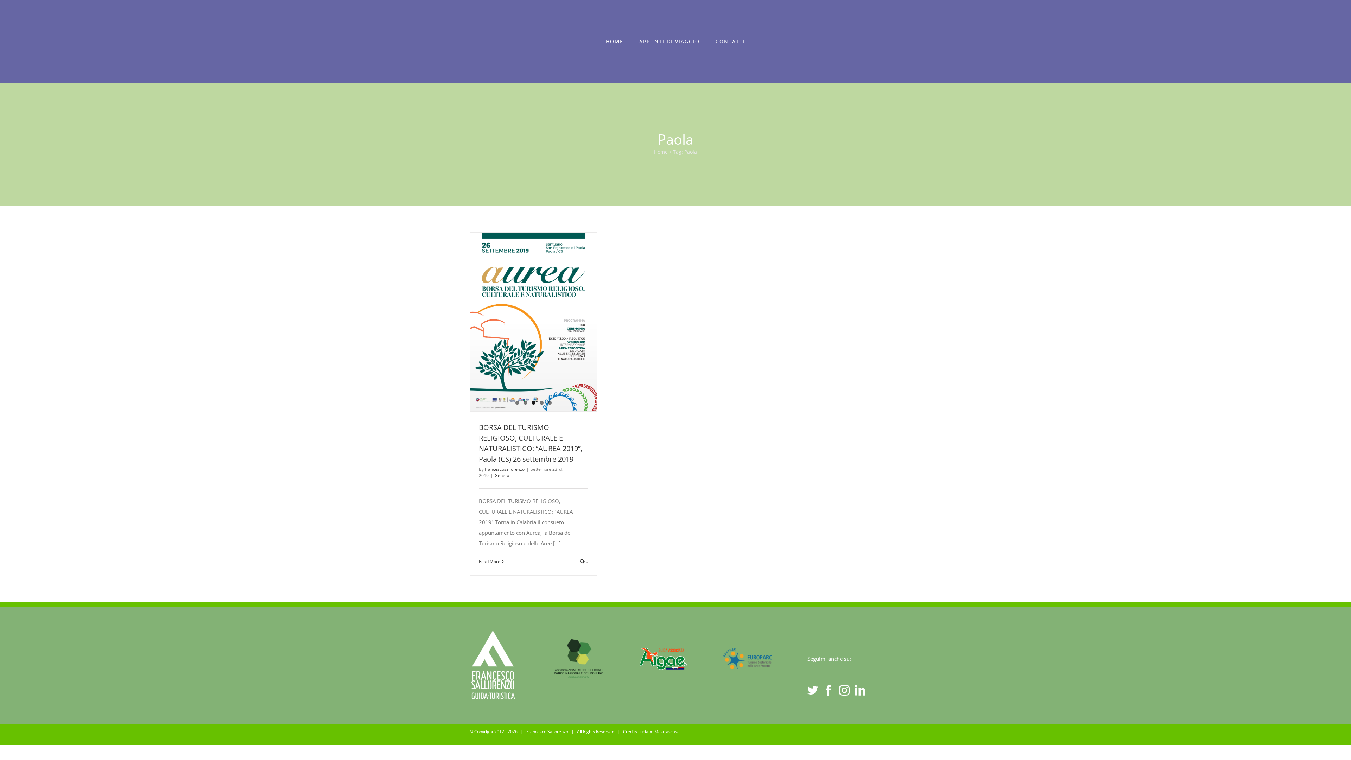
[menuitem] (615, 41)
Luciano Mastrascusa (659, 732)
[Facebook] (828, 690)
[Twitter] (812, 690)
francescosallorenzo (505, 469)
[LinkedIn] (860, 690)
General (502, 476)
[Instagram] (844, 690)
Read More (489, 561)
